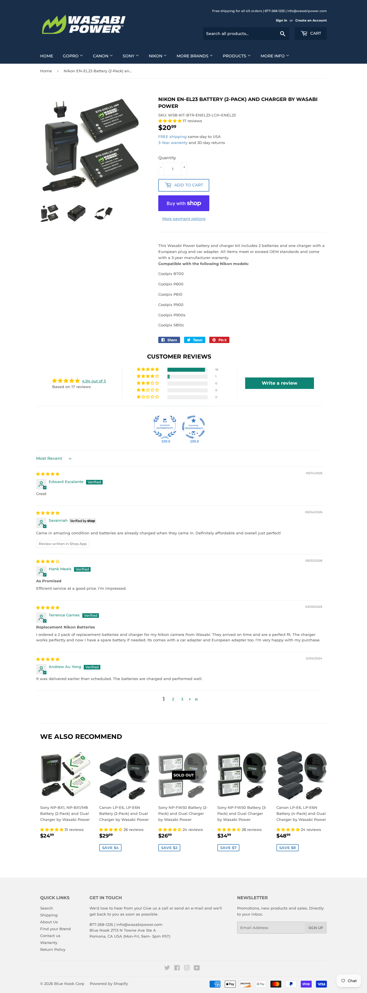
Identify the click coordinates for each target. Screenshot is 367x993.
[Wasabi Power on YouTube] (197, 968)
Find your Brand (55, 928)
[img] (47, 474)
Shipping (49, 915)
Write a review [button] (279, 383)
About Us (49, 922)
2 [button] (173, 699)
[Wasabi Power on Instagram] (187, 968)
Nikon (156, 56)
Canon (101, 56)
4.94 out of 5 (94, 381)
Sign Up (316, 928)
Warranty (48, 942)
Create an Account (311, 20)
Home (46, 56)
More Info (273, 56)
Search (46, 908)
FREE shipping (172, 136)
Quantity (167, 157)
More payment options (184, 218)
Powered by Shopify (109, 983)
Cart (315, 33)
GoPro (71, 56)
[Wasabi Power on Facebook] (177, 968)
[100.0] (164, 427)
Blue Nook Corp (69, 983)
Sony (129, 56)
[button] (170, 120)
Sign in (281, 20)
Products (235, 56)
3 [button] (182, 699)
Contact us (50, 935)
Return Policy (52, 949)
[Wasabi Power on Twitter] (167, 968)
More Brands (193, 56)
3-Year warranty (173, 142)
